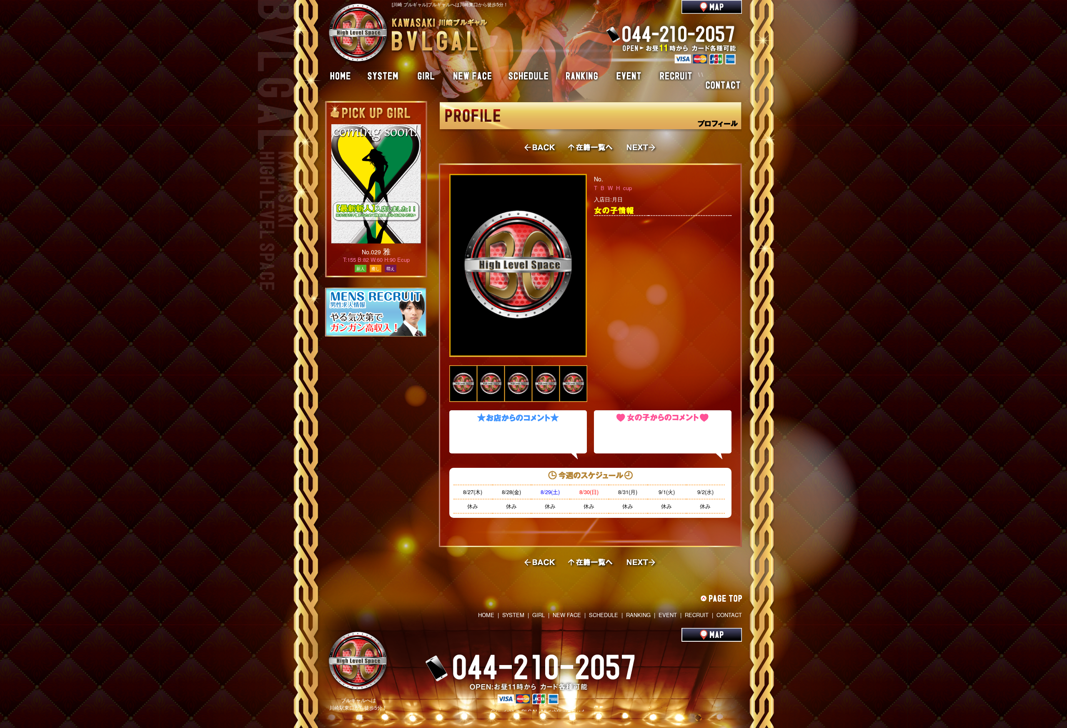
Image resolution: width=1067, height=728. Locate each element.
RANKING (638, 615)
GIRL (538, 615)
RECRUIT (697, 615)
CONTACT (729, 615)
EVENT (668, 615)
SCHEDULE (603, 615)
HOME (486, 615)
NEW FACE (567, 615)
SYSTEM (513, 615)
